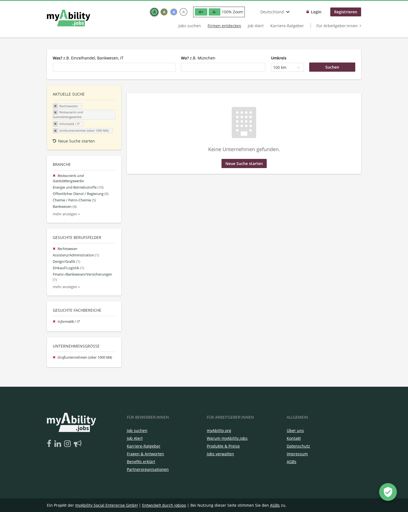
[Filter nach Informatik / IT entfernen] (55, 321)
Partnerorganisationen (148, 469)
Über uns (295, 430)
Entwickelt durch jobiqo (164, 505)
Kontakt (294, 438)
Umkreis (278, 58)
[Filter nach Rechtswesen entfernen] (55, 248)
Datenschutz (298, 446)
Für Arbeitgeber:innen (337, 25)
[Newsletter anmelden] (78, 444)
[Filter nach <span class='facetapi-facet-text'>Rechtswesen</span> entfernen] (55, 106)
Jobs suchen (189, 25)
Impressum (297, 453)
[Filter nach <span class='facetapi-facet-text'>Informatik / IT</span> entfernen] (55, 123)
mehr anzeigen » (66, 214)
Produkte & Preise (223, 446)
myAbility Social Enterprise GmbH (106, 505)
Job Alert (256, 25)
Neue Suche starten (76, 141)
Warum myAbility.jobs (227, 438)
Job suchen (137, 430)
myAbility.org (219, 430)
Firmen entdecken (224, 25)
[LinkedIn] (58, 444)
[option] (154, 12)
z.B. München (198, 58)
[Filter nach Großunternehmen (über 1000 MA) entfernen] (55, 357)
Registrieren (345, 11)
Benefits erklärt (141, 461)
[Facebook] (50, 444)
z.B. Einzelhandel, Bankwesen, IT (88, 58)
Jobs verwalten (220, 453)
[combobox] (114, 67)
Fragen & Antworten (145, 453)
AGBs (291, 461)
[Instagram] (68, 444)
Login (316, 11)
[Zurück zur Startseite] (68, 18)
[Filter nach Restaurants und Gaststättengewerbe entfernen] (55, 175)
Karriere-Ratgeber (287, 25)
